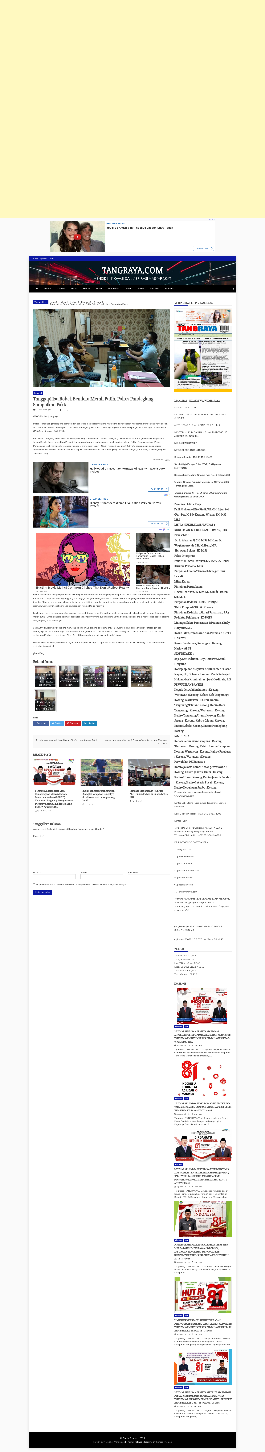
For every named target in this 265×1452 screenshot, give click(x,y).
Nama (37, 872)
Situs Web (133, 872)
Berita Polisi (113, 288)
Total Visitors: (181, 974)
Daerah (47, 288)
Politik (128, 288)
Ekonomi (169, 288)
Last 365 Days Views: (185, 966)
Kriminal (61, 288)
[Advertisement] (83, 51)
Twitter (58, 723)
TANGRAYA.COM (132, 270)
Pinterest (74, 723)
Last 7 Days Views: (184, 963)
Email (83, 872)
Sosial (99, 288)
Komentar (38, 836)
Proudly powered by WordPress (109, 1441)
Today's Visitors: (182, 959)
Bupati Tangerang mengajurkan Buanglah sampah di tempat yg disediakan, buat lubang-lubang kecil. (99, 795)
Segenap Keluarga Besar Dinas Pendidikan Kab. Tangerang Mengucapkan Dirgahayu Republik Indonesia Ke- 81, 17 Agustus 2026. (202, 1107)
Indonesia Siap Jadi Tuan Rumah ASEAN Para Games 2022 (68, 739)
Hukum (86, 288)
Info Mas (154, 288)
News (74, 288)
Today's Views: (182, 955)
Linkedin (90, 723)
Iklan (186, 1027)
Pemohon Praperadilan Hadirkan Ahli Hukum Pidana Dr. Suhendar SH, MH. (149, 794)
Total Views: (180, 970)
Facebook (41, 723)
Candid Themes (164, 1441)
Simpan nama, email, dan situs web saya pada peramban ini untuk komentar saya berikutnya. (80, 884)
